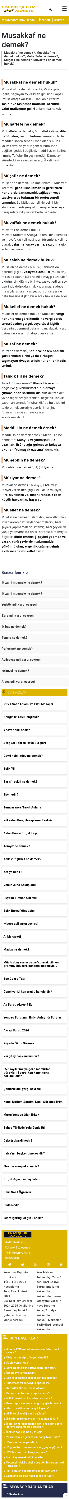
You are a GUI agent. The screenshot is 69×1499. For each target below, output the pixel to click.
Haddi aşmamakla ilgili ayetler (25, 1457)
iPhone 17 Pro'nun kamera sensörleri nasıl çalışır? (32, 1351)
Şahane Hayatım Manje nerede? (14, 1317)
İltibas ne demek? (14, 626)
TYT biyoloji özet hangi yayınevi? (26, 1452)
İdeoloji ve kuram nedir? (21, 1372)
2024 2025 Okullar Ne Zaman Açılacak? (18, 1308)
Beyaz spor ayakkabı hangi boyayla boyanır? (33, 1403)
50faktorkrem (15, 1494)
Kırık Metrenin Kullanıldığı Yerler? (49, 1275)
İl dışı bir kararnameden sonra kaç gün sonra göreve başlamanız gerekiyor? (34, 1425)
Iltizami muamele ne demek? (22, 582)
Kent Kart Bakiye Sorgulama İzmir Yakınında (47, 1286)
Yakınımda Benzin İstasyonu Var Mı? (48, 1298)
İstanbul (45, 20)
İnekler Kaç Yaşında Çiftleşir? (25, 1431)
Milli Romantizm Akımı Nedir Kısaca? (29, 1398)
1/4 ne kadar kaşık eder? (21, 1442)
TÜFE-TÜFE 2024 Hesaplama (14, 1284)
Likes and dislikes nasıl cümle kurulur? (30, 1475)
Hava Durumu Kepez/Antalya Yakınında (46, 1310)
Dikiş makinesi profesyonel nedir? (27, 1357)
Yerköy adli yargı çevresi (19, 604)
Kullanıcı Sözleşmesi (17, 1247)
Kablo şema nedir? (18, 1362)
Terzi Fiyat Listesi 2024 (15, 1294)
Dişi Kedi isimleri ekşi (17, 1301)
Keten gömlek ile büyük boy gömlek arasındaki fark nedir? (35, 1464)
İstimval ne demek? (15, 670)
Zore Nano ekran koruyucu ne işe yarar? (31, 1367)
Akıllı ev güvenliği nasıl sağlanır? (26, 1413)
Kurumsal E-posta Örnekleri (15, 1275)
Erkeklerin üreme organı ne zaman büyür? (32, 1418)
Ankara (59, 20)
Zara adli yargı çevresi (18, 615)
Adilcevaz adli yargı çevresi (21, 659)
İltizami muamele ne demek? (22, 593)
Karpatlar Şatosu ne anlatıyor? (25, 1388)
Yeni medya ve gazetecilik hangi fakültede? (33, 1437)
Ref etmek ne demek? (17, 648)
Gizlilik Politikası (15, 1242)
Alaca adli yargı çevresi (18, 682)
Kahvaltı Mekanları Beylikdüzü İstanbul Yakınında (49, 1324)
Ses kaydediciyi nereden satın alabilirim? (31, 1377)
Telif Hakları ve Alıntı (17, 1252)
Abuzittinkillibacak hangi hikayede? (28, 1408)
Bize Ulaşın (12, 1257)
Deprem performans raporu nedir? (28, 1393)
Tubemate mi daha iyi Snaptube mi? (28, 1382)
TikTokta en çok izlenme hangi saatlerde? (32, 1470)
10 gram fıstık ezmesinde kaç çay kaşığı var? (34, 1447)
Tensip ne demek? (14, 637)
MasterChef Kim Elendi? (18, 20)
